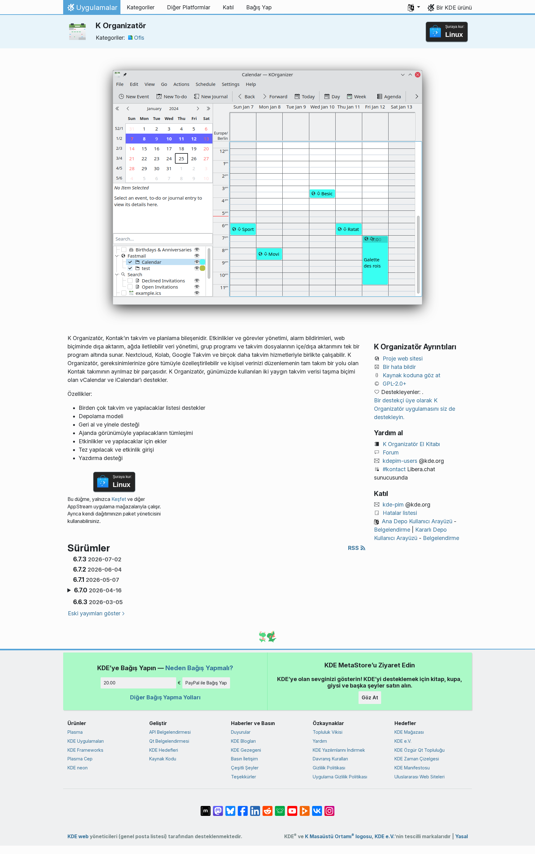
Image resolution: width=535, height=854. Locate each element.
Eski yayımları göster (94, 613)
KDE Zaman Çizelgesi (416, 758)
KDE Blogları (243, 741)
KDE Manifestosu (412, 767)
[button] (414, 7)
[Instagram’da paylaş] (329, 808)
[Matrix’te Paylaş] (206, 808)
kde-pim (393, 504)
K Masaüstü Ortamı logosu (338, 836)
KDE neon (77, 767)
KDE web (78, 836)
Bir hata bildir (399, 367)
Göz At (370, 697)
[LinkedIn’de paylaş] (255, 808)
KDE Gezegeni (246, 750)
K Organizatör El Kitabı (411, 444)
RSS (354, 548)
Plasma (75, 732)
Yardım (320, 741)
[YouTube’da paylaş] (292, 808)
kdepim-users (400, 461)
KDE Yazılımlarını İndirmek (339, 750)
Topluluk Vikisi (327, 732)
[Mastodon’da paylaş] (218, 808)
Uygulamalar (91, 9)
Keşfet (118, 499)
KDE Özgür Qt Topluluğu (419, 750)
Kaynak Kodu (162, 758)
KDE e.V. (402, 741)
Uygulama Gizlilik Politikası (340, 776)
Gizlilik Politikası (329, 767)
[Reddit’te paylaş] (267, 808)
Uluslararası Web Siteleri (419, 776)
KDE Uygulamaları (85, 741)
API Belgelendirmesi (170, 732)
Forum (391, 452)
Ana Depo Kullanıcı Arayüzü (417, 521)
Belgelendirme (392, 529)
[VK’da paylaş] (317, 808)
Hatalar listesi (400, 513)
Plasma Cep (80, 758)
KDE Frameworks (85, 750)
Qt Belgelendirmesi (169, 741)
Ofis (139, 37)
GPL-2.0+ (395, 383)
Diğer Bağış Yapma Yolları (165, 697)
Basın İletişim (244, 758)
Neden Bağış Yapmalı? (199, 668)
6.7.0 (98, 590)
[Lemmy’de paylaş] (280, 808)
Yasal (461, 836)
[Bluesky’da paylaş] (230, 808)
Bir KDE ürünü (454, 7)
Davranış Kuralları (330, 758)
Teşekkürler (243, 776)
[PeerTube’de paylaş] (305, 808)
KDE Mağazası (409, 732)
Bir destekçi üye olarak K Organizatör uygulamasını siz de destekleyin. (414, 408)
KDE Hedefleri (163, 750)
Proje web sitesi (403, 358)
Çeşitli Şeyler (245, 767)
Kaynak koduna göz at (411, 375)
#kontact (394, 469)
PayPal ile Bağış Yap (206, 682)
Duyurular (240, 732)
